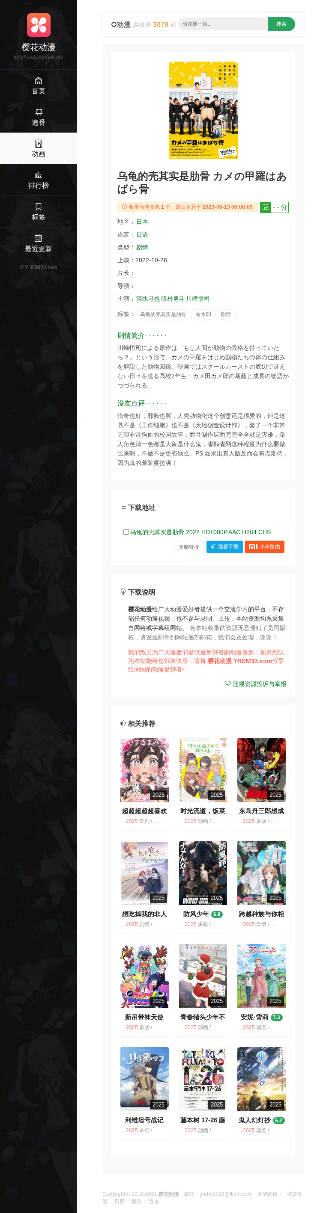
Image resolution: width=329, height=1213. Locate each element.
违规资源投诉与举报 (259, 683)
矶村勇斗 (173, 298)
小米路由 (270, 547)
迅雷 (154, 1201)
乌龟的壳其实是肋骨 (163, 314)
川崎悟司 (198, 298)
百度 (119, 1201)
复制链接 (189, 547)
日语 (142, 234)
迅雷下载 (228, 547)
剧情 (142, 247)
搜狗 (137, 1201)
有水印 (203, 314)
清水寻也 (148, 298)
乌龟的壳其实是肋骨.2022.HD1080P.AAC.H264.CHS (200, 532)
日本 (142, 221)
